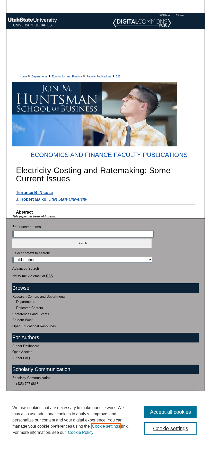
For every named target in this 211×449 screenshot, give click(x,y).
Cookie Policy (80, 432)
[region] (105, 420)
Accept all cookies (170, 412)
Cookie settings (106, 426)
